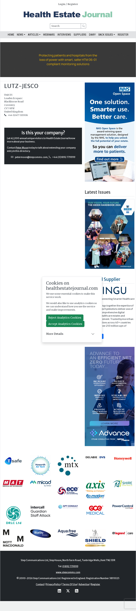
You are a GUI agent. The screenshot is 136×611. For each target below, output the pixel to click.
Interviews (64, 34)
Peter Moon (22, 147)
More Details (54, 333)
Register (73, 4)
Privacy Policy (53, 584)
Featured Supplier (102, 279)
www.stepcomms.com (68, 572)
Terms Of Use (69, 584)
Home (11, 34)
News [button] (20, 34)
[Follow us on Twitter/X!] (68, 591)
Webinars (49, 34)
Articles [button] (33, 34)
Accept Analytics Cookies (65, 324)
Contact (40, 584)
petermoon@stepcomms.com (31, 157)
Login (61, 4)
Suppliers (80, 34)
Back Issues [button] (105, 34)
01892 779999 (70, 566)
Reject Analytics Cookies (64, 317)
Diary (92, 34)
